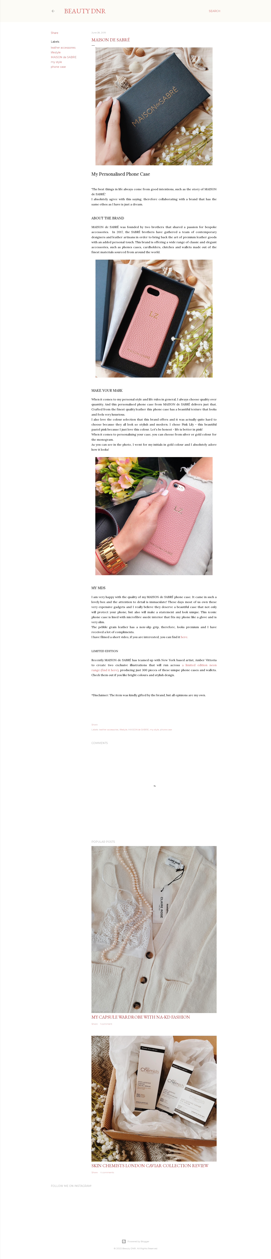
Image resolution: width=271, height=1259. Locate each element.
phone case (58, 66)
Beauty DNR (85, 11)
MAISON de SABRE (64, 57)
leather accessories (63, 47)
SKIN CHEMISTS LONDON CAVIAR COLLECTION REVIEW (149, 1165)
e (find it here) (108, 670)
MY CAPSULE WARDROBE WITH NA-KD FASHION (140, 1017)
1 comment (106, 1023)
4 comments (107, 1172)
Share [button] (54, 33)
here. (184, 637)
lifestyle (56, 52)
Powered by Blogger (138, 1241)
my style (56, 62)
